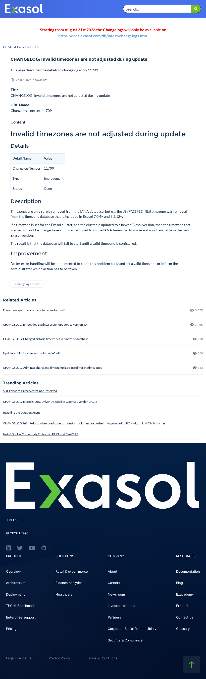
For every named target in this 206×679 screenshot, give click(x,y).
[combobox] (157, 9)
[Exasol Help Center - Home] (24, 9)
